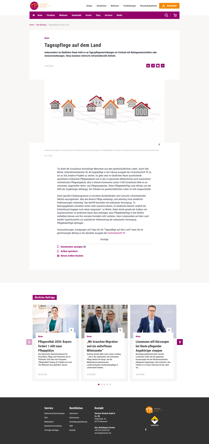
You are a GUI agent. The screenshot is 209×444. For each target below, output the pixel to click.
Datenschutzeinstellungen (54, 413)
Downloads (76, 15)
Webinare (115, 5)
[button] (101, 384)
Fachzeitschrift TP (116, 233)
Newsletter (101, 5)
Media (119, 15)
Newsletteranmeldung (53, 426)
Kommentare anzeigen (73, 246)
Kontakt (72, 430)
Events (89, 15)
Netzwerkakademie (148, 5)
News (40, 15)
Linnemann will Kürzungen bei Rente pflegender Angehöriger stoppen (152, 346)
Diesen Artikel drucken (72, 255)
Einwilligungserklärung (78, 422)
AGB (71, 426)
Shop (98, 15)
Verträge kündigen (51, 430)
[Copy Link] (162, 65)
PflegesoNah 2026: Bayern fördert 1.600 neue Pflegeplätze (54, 346)
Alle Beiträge (41, 25)
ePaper (89, 5)
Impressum (73, 413)
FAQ (46, 417)
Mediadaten (49, 422)
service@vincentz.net (103, 433)
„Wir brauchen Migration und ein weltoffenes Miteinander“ (102, 346)
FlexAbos (51, 15)
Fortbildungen (129, 5)
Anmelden (171, 5)
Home (33, 15)
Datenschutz (74, 417)
